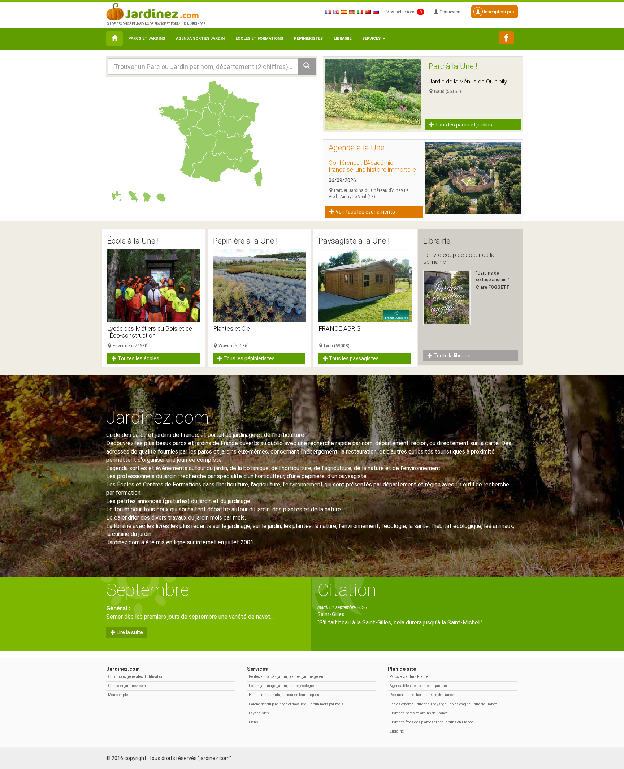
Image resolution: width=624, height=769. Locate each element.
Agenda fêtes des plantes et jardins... (420, 686)
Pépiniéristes (308, 38)
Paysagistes (259, 713)
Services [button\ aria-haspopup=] (372, 38)
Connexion (449, 11)
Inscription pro (498, 11)
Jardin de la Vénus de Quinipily (468, 81)
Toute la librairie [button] (452, 355)
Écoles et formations (259, 38)
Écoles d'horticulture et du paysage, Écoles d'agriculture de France (443, 704)
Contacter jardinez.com (127, 686)
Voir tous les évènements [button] (364, 212)
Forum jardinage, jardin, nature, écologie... (283, 686)
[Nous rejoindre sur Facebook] (506, 37)
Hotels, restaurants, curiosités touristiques (284, 695)
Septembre (147, 590)
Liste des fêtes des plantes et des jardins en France (431, 722)
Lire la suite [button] (129, 632)
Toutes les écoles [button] (138, 358)
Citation (346, 590)
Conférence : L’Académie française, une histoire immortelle (372, 166)
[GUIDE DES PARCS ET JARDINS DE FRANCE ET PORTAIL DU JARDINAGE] (155, 11)
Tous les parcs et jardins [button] (463, 125)
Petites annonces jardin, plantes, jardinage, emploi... (291, 677)
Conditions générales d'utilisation (135, 677)
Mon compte (118, 695)
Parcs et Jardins (146, 38)
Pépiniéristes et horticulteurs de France (422, 695)
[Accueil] (114, 38)
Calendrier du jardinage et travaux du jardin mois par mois (296, 704)
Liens (253, 722)
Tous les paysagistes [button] (353, 358)
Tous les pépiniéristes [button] (248, 358)
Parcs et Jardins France (409, 677)
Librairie (342, 38)
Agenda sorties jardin (200, 38)
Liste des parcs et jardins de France (419, 713)
